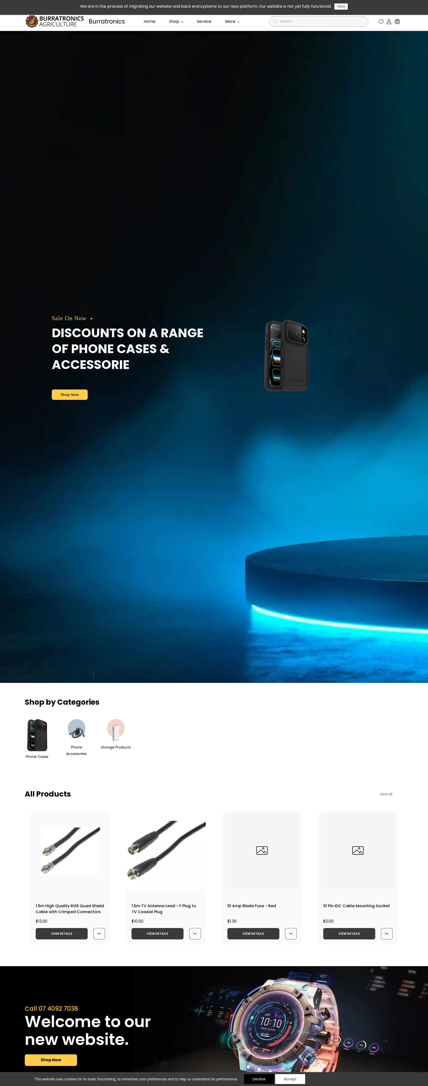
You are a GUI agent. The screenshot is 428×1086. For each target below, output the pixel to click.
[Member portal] (389, 22)
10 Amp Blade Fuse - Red (251, 906)
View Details (61, 933)
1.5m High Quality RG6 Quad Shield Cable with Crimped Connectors (70, 909)
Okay (341, 6)
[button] (381, 22)
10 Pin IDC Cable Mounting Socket (356, 906)
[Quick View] (99, 933)
